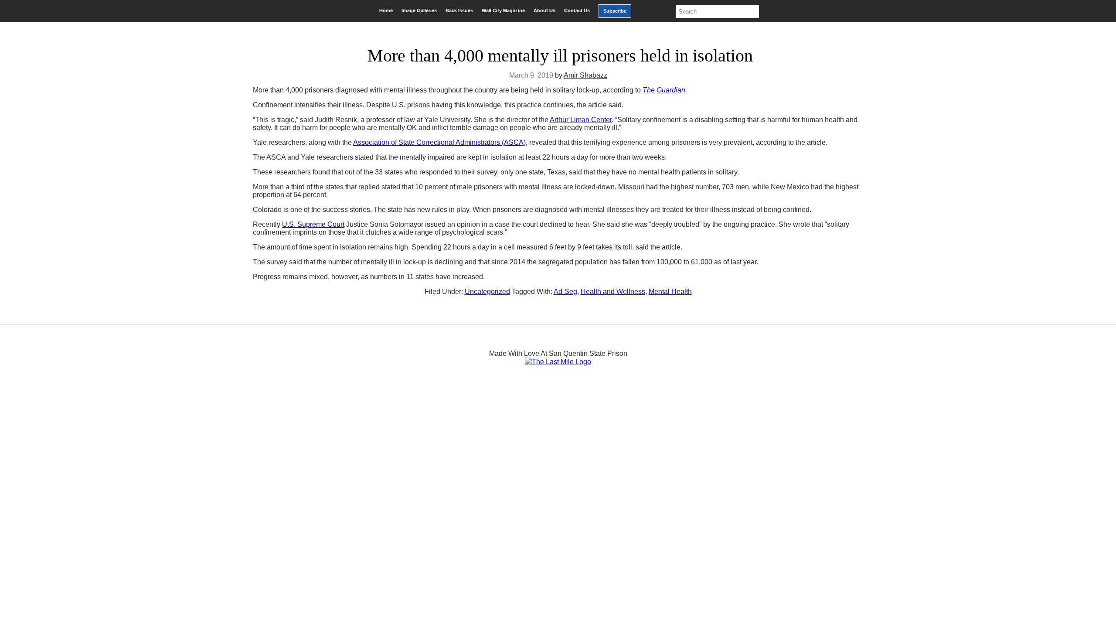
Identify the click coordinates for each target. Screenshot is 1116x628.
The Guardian (664, 90)
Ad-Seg (565, 291)
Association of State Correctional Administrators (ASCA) (439, 142)
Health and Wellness (613, 291)
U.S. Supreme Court (313, 224)
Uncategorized (487, 291)
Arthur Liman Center (581, 119)
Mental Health (670, 291)
